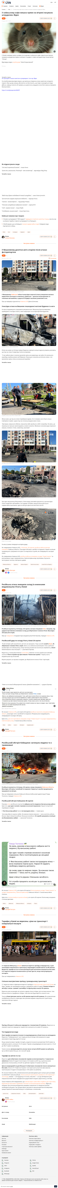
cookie (11, 1186)
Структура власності (7, 1146)
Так (55, 1186)
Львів (3, 1124)
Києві (50, 644)
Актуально (5, 1106)
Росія (35, 903)
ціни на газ (5, 1093)
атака (9, 804)
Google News (35, 1163)
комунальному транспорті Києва (43, 984)
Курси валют (5, 1150)
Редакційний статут (34, 1142)
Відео (42, 6)
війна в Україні (24, 564)
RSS (33, 1171)
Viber (5, 1165)
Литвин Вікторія (10, 570)
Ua (51, 2)
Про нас (4, 1138)
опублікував (16, 62)
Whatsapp (6, 1173)
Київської (14, 294)
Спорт (29, 6)
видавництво (30, 725)
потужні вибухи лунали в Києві (17, 897)
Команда (4, 1148)
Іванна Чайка (9, 1099)
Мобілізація (32, 1124)
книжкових (25, 652)
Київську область (48, 787)
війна (9, 725)
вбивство (11, 903)
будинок (16, 564)
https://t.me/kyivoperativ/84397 (11, 90)
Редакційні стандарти (34, 1144)
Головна (4, 9)
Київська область (7, 564)
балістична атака (35, 564)
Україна (5, 6)
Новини (11, 6)
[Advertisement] (29, 70)
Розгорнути (29, 1130)
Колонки (35, 6)
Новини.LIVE (24, 301)
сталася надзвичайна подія (30, 224)
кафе (29, 232)
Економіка (23, 6)
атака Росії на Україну (47, 564)
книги (15, 725)
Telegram (6, 1163)
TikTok (34, 1160)
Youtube (6, 1160)
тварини (22, 232)
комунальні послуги (15, 1093)
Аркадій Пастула (10, 731)
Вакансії (4, 1140)
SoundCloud (35, 1168)
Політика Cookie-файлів (35, 1146)
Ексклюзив (5, 1118)
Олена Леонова (10, 238)
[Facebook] (8, 573)
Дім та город (5, 1112)
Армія (17, 6)
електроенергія (32, 1093)
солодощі (15, 232)
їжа (9, 232)
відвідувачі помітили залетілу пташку (37, 219)
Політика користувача (35, 1138)
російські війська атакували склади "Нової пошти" (36, 556)
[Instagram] (6, 573)
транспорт (41, 1093)
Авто (30, 1106)
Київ (9, 9)
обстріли (22, 725)
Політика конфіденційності (36, 1140)
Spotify (34, 1165)
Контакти (4, 1142)
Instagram (6, 1168)
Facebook (6, 1171)
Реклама (4, 1144)
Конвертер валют (6, 1152)
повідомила (10, 636)
